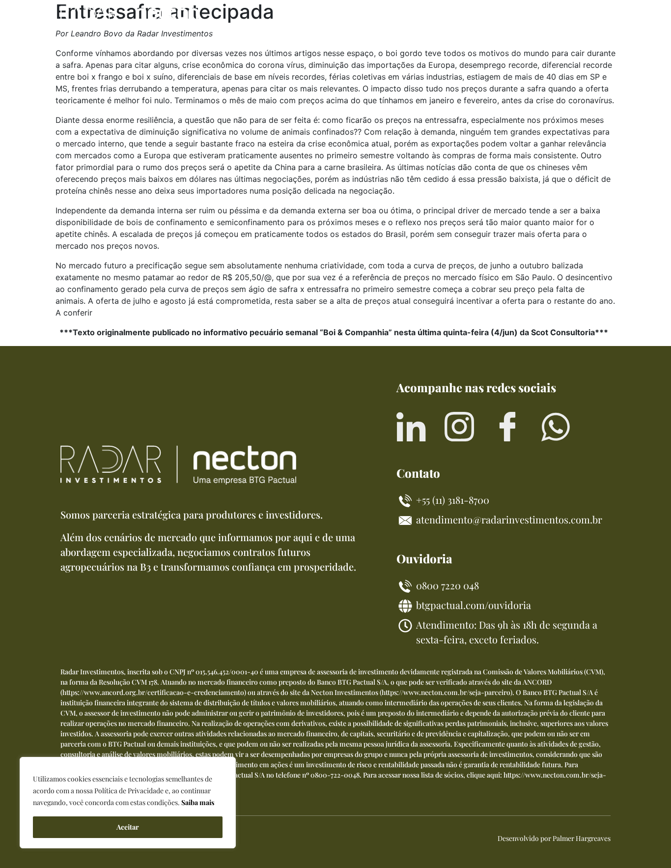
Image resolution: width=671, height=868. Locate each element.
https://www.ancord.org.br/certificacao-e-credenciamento (153, 692)
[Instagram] (459, 426)
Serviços (424, 16)
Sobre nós (500, 16)
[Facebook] (507, 426)
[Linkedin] (411, 426)
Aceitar (127, 827)
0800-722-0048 (335, 775)
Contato (575, 16)
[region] (128, 802)
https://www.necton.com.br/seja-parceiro (446, 692)
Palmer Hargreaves (582, 838)
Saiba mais (197, 802)
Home (358, 16)
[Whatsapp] (555, 426)
